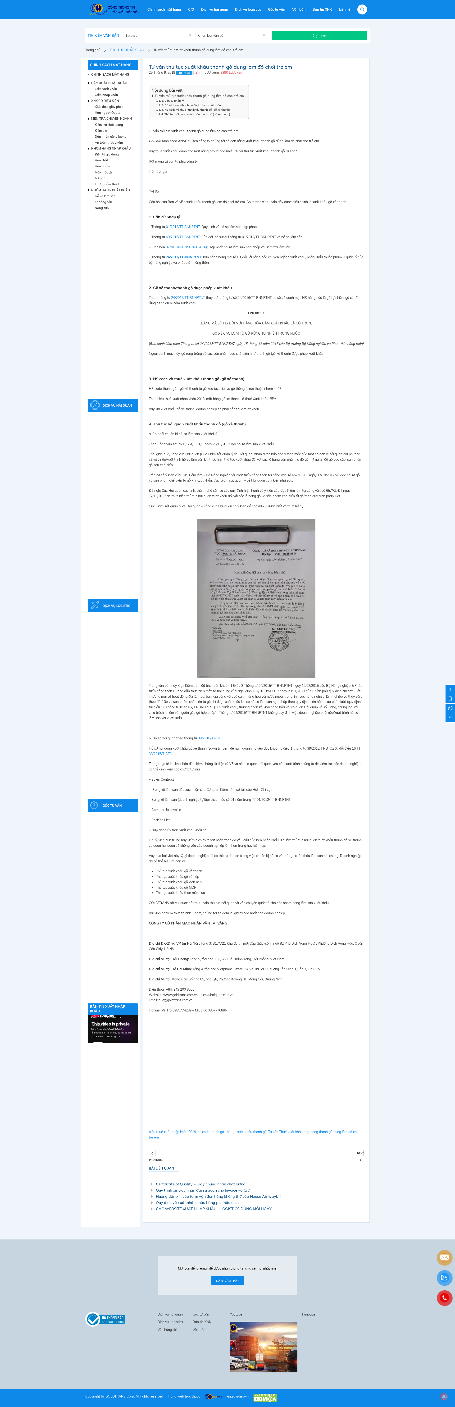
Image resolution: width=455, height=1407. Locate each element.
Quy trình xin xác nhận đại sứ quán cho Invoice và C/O (203, 1190)
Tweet (186, 72)
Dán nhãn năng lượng (111, 136)
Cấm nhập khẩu (106, 95)
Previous (152, 1153)
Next (360, 1153)
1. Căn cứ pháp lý (172, 100)
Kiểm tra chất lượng (109, 125)
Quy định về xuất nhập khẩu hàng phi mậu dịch (197, 1202)
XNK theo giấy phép (109, 107)
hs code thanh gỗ (211, 1132)
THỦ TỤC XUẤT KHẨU (127, 50)
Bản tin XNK (322, 9)
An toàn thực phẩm (109, 142)
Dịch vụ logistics (248, 9)
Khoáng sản (103, 202)
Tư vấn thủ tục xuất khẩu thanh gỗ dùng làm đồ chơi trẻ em (199, 96)
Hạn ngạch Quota (108, 112)
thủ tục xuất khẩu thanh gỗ (246, 1132)
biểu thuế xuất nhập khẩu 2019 (172, 1132)
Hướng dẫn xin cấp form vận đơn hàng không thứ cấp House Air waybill (218, 1196)
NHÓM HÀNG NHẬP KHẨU (111, 148)
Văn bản (298, 9)
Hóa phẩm (102, 166)
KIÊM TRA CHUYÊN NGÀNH (111, 118)
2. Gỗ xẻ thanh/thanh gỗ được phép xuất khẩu (191, 105)
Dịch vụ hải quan (214, 9)
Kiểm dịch (102, 130)
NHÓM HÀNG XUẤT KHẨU (110, 190)
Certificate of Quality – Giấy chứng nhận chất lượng (201, 1184)
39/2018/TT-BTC (210, 738)
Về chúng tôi (167, 1330)
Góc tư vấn (276, 9)
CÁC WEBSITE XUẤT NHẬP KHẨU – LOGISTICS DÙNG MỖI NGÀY (214, 1208)
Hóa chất (101, 160)
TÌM (323, 35)
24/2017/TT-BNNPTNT (188, 298)
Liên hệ (344, 9)
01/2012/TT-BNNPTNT (183, 227)
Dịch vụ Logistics (170, 1322)
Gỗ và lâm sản (105, 196)
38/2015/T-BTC (160, 754)
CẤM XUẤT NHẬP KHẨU (109, 83)
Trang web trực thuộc (184, 1396)
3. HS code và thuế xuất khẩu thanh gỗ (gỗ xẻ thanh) (195, 109)
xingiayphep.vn (238, 1396)
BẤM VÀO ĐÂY (227, 1280)
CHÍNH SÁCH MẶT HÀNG (110, 65)
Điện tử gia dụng (107, 154)
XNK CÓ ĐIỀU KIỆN (105, 101)
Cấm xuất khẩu (106, 89)
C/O (191, 9)
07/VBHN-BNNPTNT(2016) (186, 247)
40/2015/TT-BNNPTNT (183, 237)
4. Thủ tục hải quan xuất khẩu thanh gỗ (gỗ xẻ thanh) (195, 114)
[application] (113, 1029)
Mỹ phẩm (101, 178)
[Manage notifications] (444, 1396)
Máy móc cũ (103, 172)
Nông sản (102, 208)
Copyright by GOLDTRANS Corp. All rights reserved (124, 1396)
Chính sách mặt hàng (164, 9)
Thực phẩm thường (109, 184)
